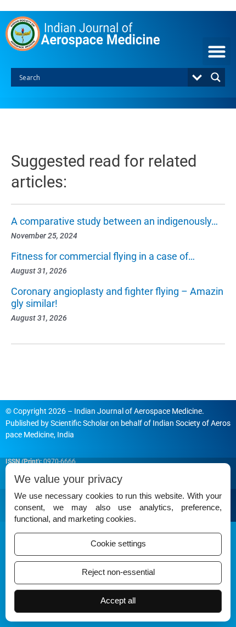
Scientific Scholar (79, 423)
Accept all (118, 600)
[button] (217, 51)
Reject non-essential (118, 572)
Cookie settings (118, 543)
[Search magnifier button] (215, 77)
